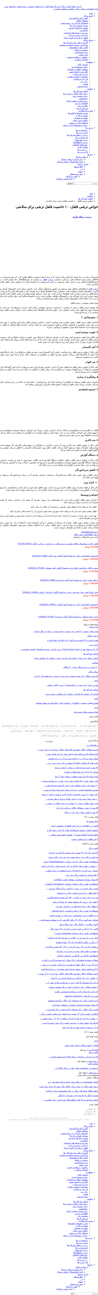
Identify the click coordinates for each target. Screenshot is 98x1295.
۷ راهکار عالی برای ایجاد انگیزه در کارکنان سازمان (77, 906)
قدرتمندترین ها (82, 137)
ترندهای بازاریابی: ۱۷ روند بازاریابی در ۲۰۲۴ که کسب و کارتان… (71, 947)
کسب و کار (88, 16)
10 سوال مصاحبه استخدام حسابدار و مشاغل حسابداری (75, 1005)
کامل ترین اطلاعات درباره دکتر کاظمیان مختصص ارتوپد (74, 826)
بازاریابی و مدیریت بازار (78, 35)
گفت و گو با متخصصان (78, 47)
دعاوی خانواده (29, 731)
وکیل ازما (79, 731)
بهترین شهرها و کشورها (78, 113)
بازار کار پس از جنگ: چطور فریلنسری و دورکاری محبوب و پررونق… (69, 965)
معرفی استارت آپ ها (79, 25)
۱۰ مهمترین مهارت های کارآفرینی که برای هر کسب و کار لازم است (69, 866)
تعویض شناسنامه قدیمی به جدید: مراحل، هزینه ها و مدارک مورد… (70, 790)
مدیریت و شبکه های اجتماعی (75, 33)
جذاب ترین (93, 645)
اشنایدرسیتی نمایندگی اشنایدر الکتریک (48, 731)
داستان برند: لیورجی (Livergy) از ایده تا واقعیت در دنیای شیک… (71, 871)
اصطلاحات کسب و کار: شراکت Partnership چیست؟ (76, 933)
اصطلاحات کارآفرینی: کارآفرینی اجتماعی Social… (77, 956)
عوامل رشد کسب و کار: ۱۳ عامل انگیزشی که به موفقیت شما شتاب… (68, 920)
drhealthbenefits (87, 532)
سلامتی (90, 89)
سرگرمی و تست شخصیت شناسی (73, 45)
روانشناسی (83, 98)
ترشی (50, 279)
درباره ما (89, 1111)
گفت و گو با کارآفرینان (78, 18)
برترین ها (89, 128)
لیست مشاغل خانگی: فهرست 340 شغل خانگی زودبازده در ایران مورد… (67, 750)
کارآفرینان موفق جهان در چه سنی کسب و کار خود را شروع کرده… (69, 1023)
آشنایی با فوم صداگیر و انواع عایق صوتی (81, 1045)
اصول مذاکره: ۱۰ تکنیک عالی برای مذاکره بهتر (78, 924)
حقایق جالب (83, 147)
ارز (81, 169)
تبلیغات (90, 1109)
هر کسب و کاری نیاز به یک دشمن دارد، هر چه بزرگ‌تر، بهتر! (73, 857)
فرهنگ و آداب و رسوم (78, 123)
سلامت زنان (82, 106)
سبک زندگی (88, 40)
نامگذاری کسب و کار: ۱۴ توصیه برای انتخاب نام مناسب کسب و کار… (68, 1014)
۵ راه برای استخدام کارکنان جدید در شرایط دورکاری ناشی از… (71, 983)
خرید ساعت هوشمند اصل (10, 726)
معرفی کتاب (82, 64)
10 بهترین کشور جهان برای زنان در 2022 (81, 812)
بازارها (90, 154)
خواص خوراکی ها (80, 91)
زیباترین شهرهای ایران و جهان (75, 125)
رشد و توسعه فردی (79, 67)
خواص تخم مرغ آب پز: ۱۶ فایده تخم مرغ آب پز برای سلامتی (73, 759)
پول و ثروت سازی (80, 74)
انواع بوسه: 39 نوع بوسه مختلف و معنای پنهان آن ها (76, 776)
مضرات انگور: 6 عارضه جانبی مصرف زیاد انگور (78, 1095)
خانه (91, 13)
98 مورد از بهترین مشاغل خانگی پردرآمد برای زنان (77, 808)
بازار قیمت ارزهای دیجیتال (72, 159)
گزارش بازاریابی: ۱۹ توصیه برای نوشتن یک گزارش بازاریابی (73, 853)
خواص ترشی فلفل (81, 534)
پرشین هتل (24, 726)
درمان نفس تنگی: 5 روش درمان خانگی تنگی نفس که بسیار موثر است (68, 1086)
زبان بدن (84, 81)
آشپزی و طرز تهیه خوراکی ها (75, 42)
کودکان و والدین (81, 60)
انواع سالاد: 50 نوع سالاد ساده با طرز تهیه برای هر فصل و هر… (72, 754)
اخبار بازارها (83, 164)
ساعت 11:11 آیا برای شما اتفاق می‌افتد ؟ (81, 772)
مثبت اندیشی (82, 86)
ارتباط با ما (88, 1114)
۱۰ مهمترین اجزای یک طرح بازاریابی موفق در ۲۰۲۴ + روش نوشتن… (69, 1018)
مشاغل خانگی (82, 21)
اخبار (96, 681)
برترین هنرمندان (81, 140)
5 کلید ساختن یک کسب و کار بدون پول (82, 875)
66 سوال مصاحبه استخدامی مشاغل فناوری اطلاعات (76, 880)
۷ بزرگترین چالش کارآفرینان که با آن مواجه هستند (77, 942)
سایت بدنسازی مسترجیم (69, 726)
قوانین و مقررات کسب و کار (76, 38)
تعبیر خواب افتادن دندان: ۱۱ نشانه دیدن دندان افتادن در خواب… (71, 803)
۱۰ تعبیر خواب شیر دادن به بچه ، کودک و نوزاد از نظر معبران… (71, 799)
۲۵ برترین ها (82, 152)
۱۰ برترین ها (82, 150)
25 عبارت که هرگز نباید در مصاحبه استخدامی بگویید (76, 992)
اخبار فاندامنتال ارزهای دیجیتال (70, 162)
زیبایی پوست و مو (80, 96)
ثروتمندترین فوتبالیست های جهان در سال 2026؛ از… (76, 1068)
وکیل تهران (93, 736)
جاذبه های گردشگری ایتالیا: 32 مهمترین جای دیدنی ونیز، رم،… (72, 763)
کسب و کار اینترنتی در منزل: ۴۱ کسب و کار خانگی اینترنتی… (72, 888)
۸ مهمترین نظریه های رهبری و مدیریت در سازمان (77, 951)
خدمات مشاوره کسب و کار (88, 726)
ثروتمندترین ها (82, 130)
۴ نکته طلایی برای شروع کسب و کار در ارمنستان (77, 893)
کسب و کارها (72, 176)
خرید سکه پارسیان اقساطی (50, 736)
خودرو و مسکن (76, 174)
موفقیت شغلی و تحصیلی (77, 69)
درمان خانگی (92, 636)
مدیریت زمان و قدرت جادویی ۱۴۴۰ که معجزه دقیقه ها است (72, 897)
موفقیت (89, 62)
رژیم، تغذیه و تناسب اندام (77, 101)
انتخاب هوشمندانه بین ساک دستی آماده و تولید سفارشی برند (73, 1082)
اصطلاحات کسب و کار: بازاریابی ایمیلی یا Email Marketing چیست (70, 862)
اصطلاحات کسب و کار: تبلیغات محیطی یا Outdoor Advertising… (71, 884)
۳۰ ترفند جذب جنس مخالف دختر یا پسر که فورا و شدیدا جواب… (71, 785)
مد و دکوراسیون (81, 52)
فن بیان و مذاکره (81, 79)
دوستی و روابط (81, 50)
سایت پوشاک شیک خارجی (49, 726)
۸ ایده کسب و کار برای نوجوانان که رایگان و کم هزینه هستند (73, 1001)
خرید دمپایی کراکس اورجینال (77, 736)
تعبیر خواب (83, 55)
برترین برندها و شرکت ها (77, 135)
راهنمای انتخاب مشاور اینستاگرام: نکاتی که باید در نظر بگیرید (72, 830)
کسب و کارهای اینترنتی (78, 28)
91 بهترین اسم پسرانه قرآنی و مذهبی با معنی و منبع (76, 768)
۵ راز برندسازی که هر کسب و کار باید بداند (80, 1027)
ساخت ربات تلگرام (91, 731)
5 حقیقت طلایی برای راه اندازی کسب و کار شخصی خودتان (73, 987)
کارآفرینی (84, 30)
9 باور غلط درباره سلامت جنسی (84, 839)
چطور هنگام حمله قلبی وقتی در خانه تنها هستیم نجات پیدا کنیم (72, 1091)
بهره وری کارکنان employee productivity (81, 996)
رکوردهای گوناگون (80, 145)
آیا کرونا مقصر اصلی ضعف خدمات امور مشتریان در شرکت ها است (69, 969)
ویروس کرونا (82, 108)
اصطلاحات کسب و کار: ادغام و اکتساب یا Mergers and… (74, 911)
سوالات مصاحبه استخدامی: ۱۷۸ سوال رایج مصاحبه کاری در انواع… (69, 960)
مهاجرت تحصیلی (81, 118)
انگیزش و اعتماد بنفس (78, 72)
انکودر (63, 736)
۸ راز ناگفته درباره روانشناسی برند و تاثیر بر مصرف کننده (74, 915)
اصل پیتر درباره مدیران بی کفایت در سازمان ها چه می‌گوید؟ (73, 938)
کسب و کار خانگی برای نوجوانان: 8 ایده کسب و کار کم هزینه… (71, 1009)
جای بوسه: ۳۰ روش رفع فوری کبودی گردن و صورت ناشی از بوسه (70, 794)
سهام (80, 171)
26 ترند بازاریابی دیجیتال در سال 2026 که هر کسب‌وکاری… (73, 1057)
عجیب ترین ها (82, 132)
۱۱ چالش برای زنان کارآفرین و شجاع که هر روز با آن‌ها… (74, 978)
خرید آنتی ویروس (16, 731)
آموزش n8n (34, 726)
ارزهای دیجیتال (81, 157)
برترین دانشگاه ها (80, 142)
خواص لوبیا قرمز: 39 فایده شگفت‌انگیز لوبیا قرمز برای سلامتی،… (70, 1100)
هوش (85, 84)
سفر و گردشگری (85, 111)
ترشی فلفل (93, 534)
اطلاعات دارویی (81, 103)
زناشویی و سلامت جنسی (77, 57)
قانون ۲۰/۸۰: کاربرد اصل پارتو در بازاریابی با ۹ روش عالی (74, 929)
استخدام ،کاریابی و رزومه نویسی (74, 23)
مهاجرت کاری (82, 115)
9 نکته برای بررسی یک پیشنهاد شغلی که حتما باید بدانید (75, 902)
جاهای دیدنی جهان (80, 120)
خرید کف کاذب (68, 731)
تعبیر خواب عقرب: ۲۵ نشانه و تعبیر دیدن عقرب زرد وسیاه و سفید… (69, 781)
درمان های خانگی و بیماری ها (75, 94)
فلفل (45, 279)
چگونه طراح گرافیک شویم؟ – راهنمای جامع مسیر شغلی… (73, 835)
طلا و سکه (78, 167)
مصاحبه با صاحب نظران (77, 77)
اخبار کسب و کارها (64, 179)
